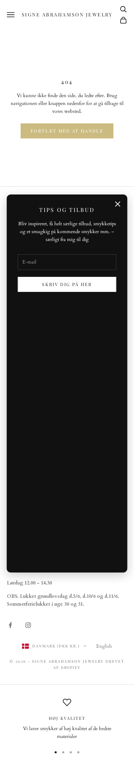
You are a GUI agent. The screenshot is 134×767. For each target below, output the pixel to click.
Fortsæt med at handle (67, 131)
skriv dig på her (67, 284)
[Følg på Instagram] (28, 625)
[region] (67, 719)
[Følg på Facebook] (10, 625)
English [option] (104, 646)
